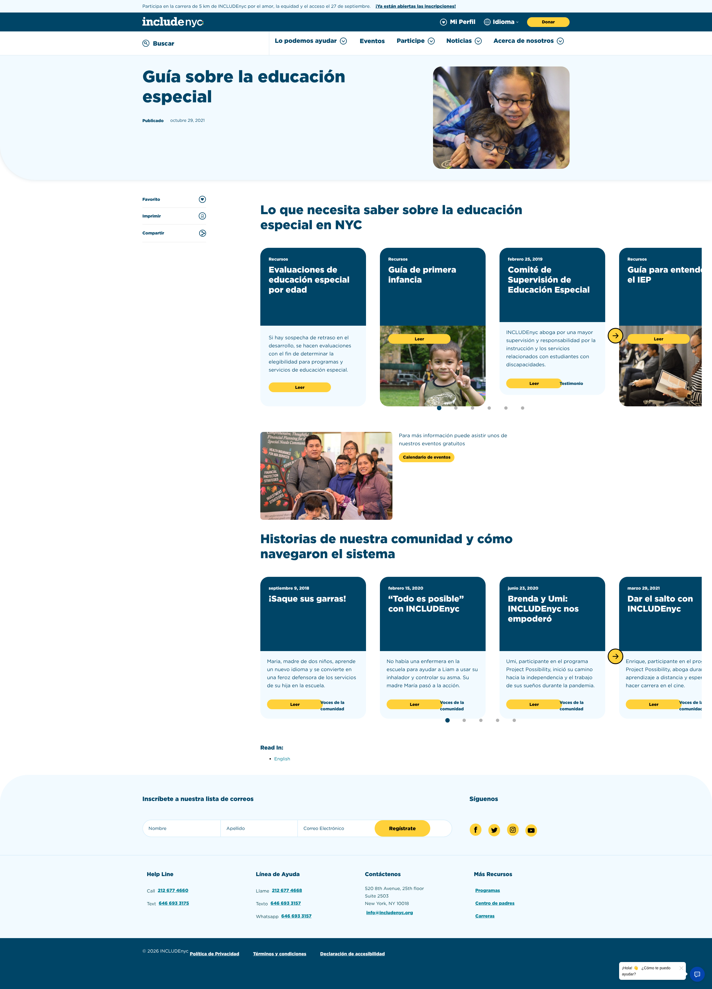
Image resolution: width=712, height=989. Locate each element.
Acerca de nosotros (523, 40)
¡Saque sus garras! (307, 599)
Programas (487, 890)
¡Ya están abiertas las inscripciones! (415, 6)
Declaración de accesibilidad (352, 953)
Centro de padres (495, 903)
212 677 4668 (287, 890)
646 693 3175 (174, 903)
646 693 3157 (286, 903)
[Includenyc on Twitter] (494, 830)
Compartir (153, 233)
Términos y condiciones (279, 953)
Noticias (459, 40)
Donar (548, 21)
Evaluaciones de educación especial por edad (309, 280)
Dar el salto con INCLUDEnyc (660, 604)
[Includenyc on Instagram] (513, 830)
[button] (615, 335)
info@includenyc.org (389, 912)
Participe (411, 40)
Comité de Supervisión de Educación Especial (549, 280)
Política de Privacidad (214, 953)
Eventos (372, 41)
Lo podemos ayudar (306, 40)
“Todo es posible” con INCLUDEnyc (426, 604)
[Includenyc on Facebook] (475, 830)
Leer (300, 387)
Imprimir (151, 216)
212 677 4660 (173, 890)
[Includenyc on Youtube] (531, 830)
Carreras (485, 916)
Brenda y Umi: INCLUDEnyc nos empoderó (543, 609)
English (282, 758)
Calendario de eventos (427, 457)
